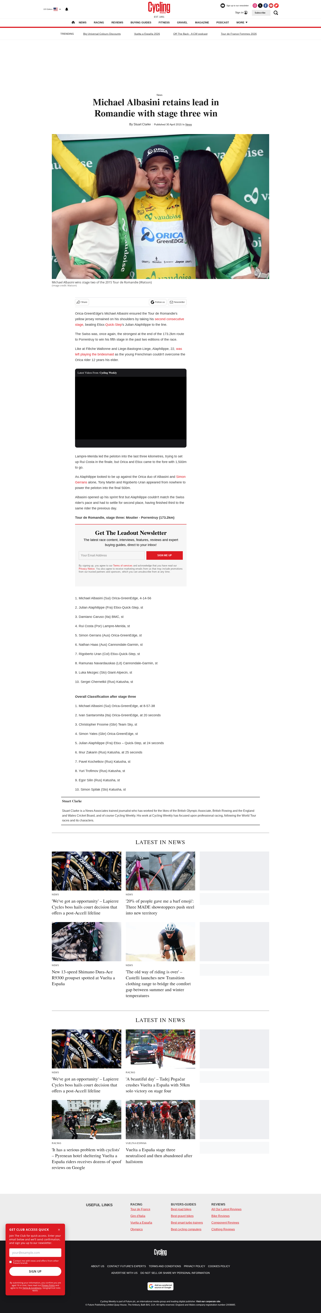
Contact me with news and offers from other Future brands (36, 1262)
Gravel (182, 22)
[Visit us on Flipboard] (276, 5)
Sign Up (35, 1271)
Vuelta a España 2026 (147, 33)
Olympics (136, 1229)
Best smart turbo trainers (187, 1222)
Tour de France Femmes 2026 (239, 33)
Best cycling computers (186, 1229)
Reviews (117, 22)
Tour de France (140, 1209)
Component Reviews (225, 1222)
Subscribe (260, 13)
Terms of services (123, 565)
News (82, 22)
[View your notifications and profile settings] (66, 9)
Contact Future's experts (126, 1266)
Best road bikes (181, 1209)
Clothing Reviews (223, 1229)
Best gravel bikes (182, 1216)
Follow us (160, 302)
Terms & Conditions (31, 1287)
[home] (73, 22)
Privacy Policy (48, 1285)
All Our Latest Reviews (226, 1209)
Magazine (202, 22)
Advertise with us (124, 1272)
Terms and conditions (165, 1266)
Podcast (222, 22)
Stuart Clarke (142, 124)
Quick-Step (113, 324)
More (240, 22)
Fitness (164, 22)
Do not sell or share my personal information (175, 1272)
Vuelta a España (141, 1222)
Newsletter (179, 302)
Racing (99, 22)
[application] (131, 408)
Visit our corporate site (208, 1301)
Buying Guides (141, 22)
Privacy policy (194, 1266)
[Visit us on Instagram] (255, 5)
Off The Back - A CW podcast (190, 33)
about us (97, 1266)
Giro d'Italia (137, 1216)
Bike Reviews (220, 1216)
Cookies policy (219, 1266)
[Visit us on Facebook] (265, 5)
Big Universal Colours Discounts (102, 33)
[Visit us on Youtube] (271, 5)
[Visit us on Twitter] (260, 5)
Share (84, 302)
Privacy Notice (87, 568)
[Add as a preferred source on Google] (160, 1286)
